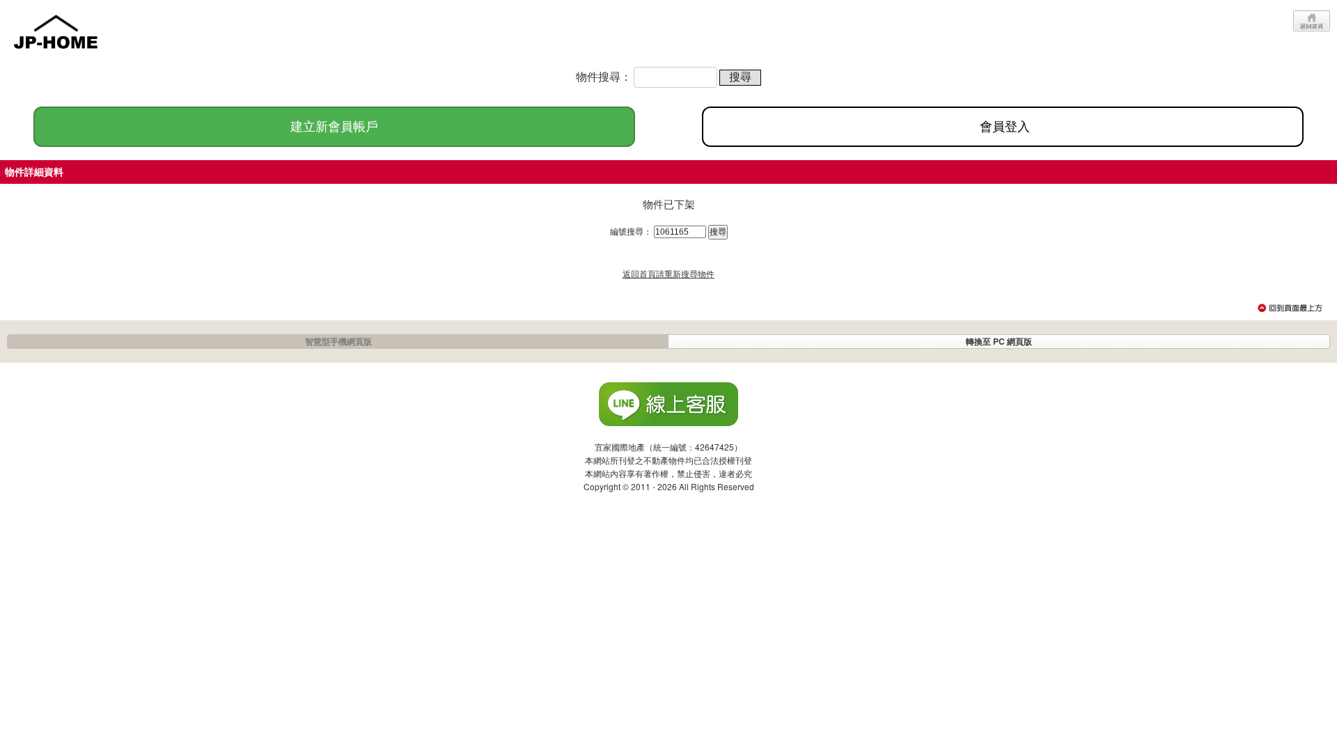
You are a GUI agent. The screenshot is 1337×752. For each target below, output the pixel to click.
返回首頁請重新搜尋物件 (668, 273)
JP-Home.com (55, 30)
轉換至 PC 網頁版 (999, 341)
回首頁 (1312, 21)
